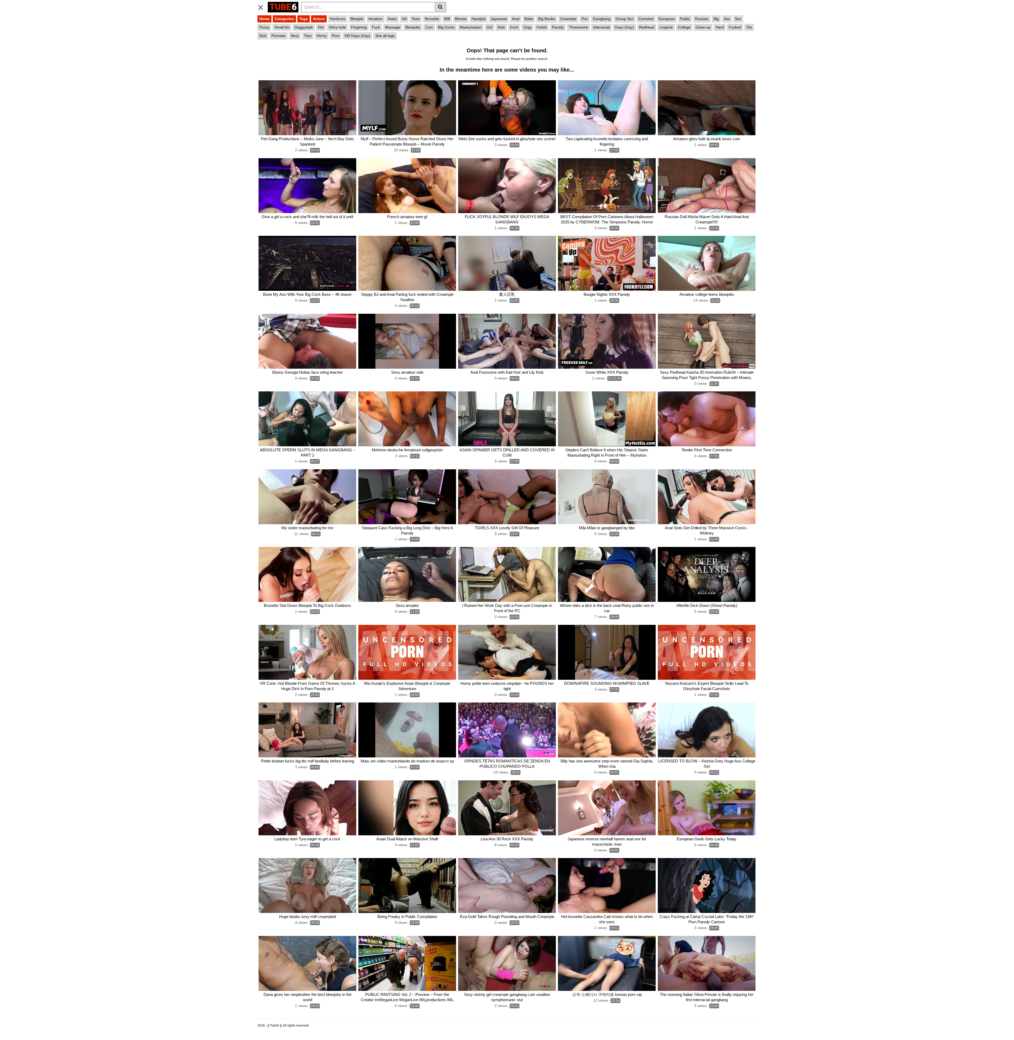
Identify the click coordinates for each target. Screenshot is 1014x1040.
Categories (284, 19)
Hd (404, 19)
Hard (720, 27)
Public (685, 19)
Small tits (281, 27)
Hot (321, 27)
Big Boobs (546, 19)
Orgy (527, 27)
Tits (749, 27)
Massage (392, 27)
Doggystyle (303, 27)
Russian (701, 19)
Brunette (432, 19)
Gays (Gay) (624, 27)
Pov (584, 19)
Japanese (499, 19)
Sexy (295, 36)
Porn (336, 36)
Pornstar (278, 36)
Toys (308, 36)
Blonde (461, 19)
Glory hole (337, 27)
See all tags (385, 36)
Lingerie (666, 27)
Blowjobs (412, 27)
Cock (514, 27)
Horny (322, 36)
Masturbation (471, 27)
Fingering (359, 27)
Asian (392, 19)
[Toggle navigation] (262, 6)
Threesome (578, 27)
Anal (515, 19)
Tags (303, 19)
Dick (262, 36)
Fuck (376, 27)
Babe (528, 19)
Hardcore (337, 19)
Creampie (568, 19)
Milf (447, 19)
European (667, 19)
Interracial (601, 27)
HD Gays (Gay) (357, 36)
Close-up (703, 27)
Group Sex (624, 19)
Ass (727, 19)
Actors (319, 19)
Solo (501, 27)
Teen (416, 19)
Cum (429, 27)
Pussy (264, 27)
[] (440, 7)
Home (264, 19)
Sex (738, 19)
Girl (489, 27)
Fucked (735, 27)
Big (716, 19)
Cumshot (646, 19)
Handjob (479, 19)
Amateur (375, 19)
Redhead (646, 27)
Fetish (542, 27)
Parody (558, 27)
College (684, 27)
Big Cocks (446, 27)
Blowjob (356, 19)
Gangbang (602, 19)
